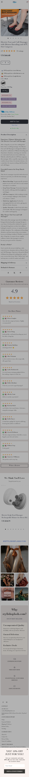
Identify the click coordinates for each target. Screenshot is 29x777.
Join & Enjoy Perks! (15, 771)
